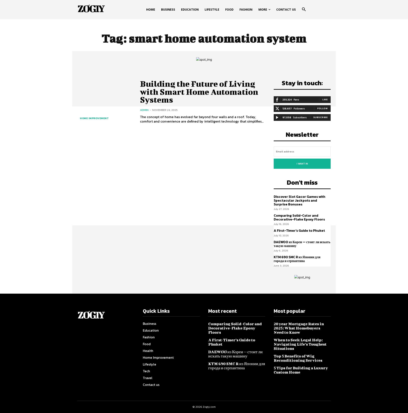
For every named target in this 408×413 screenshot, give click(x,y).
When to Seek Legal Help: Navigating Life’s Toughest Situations (300, 344)
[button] (304, 9)
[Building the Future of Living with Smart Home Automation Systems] (105, 102)
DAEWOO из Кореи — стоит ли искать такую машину (302, 243)
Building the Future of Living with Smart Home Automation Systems (199, 92)
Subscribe (320, 117)
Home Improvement (94, 118)
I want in (302, 164)
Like (325, 99)
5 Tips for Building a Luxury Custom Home (301, 370)
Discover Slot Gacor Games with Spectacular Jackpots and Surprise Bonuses (299, 200)
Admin (144, 110)
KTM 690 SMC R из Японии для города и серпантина (297, 258)
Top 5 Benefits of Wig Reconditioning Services (298, 358)
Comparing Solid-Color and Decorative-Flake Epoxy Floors (299, 217)
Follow (322, 108)
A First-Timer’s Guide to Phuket (299, 230)
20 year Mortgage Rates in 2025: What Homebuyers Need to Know (299, 328)
